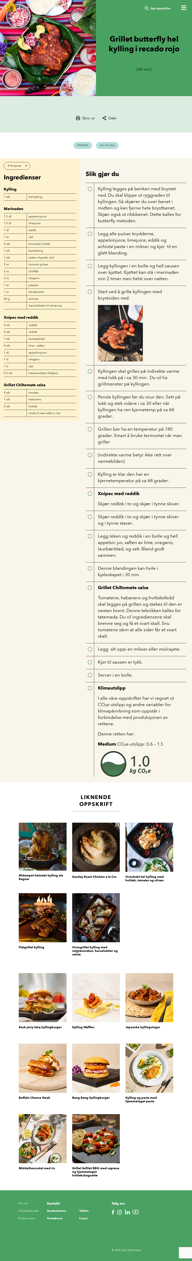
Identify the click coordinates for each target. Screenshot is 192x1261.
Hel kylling (107, 145)
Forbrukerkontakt (28, 1210)
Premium (82, 145)
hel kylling (35, 197)
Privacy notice (26, 1218)
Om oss (23, 1203)
